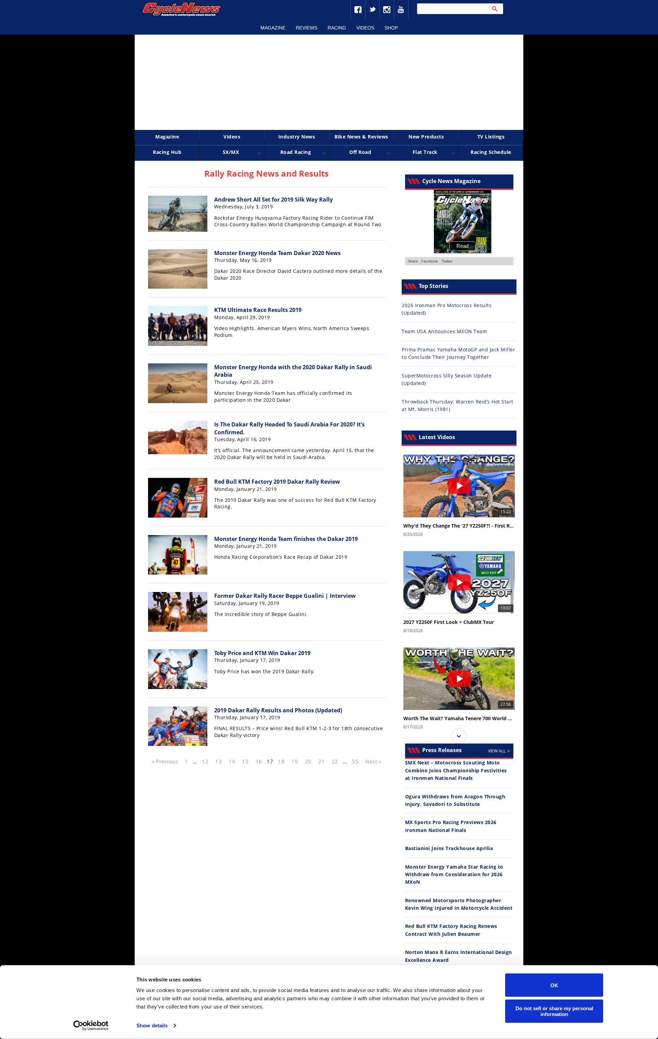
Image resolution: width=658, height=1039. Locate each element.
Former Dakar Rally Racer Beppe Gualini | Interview (285, 596)
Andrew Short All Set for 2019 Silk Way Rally (273, 199)
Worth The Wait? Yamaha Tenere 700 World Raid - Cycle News (459, 718)
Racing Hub (167, 152)
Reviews (306, 28)
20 (308, 761)
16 (259, 761)
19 (294, 761)
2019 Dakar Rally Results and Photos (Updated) (278, 710)
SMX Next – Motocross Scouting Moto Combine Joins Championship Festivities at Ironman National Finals (456, 770)
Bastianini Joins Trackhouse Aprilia (449, 848)
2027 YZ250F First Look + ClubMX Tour (448, 622)
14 (232, 761)
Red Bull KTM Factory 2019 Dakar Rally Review (277, 481)
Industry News (296, 136)
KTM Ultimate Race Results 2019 (258, 310)
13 (218, 761)
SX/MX (231, 152)
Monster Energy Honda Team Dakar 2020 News (277, 253)
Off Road (360, 152)
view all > (499, 751)
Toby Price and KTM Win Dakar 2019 (262, 653)
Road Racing (295, 152)
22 (335, 761)
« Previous (165, 761)
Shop (391, 28)
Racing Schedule (491, 152)
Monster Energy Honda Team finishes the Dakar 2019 (286, 539)
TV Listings (491, 136)
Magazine (272, 28)
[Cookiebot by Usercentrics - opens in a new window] (91, 1025)
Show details (152, 1025)
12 (205, 761)
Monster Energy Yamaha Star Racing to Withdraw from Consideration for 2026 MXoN (454, 874)
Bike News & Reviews (361, 136)
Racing (337, 28)
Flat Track (425, 152)
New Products (426, 136)
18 (281, 761)
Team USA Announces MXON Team (444, 331)
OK (554, 985)
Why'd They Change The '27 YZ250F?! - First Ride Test (459, 526)
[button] (459, 460)
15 (245, 761)
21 (321, 761)
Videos (365, 28)
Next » (373, 761)
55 (355, 761)
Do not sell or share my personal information (554, 1011)
